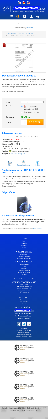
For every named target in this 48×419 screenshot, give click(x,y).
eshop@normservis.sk (24, 290)
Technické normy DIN (25, 33)
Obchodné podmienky (24, 334)
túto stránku (37, 229)
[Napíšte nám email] (29, 324)
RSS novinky (24, 301)
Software (24, 245)
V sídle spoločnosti (24, 292)
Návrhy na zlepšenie (24, 332)
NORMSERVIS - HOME (24, 330)
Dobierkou (24, 268)
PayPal (24, 266)
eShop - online (24, 284)
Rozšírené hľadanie (24, 256)
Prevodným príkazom (24, 272)
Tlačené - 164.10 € (32, 112)
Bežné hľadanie (24, 254)
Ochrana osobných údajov (24, 336)
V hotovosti (24, 274)
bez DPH (30, 28)
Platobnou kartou (24, 264)
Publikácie (24, 243)
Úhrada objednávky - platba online (24, 278)
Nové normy (24, 299)
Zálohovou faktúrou (24, 270)
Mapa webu (24, 328)
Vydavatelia (12, 33)
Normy (24, 241)
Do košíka (35, 122)
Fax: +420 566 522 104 (24, 288)
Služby (24, 247)
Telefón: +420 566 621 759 (24, 286)
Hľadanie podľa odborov (24, 258)
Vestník (24, 303)
